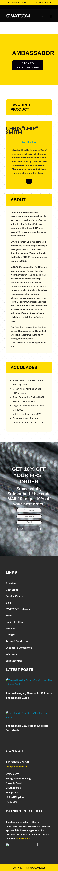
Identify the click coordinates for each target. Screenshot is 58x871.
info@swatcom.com (17, 766)
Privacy (10, 634)
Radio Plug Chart (15, 621)
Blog (8, 602)
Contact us (12, 589)
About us (11, 583)
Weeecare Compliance (19, 647)
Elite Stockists (14, 660)
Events (10, 615)
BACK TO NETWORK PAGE (28, 65)
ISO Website (22, 838)
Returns (10, 628)
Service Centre (14, 596)
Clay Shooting (29, 141)
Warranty (11, 654)
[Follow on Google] (29, 181)
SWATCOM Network (18, 609)
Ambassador (33, 53)
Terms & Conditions (17, 641)
